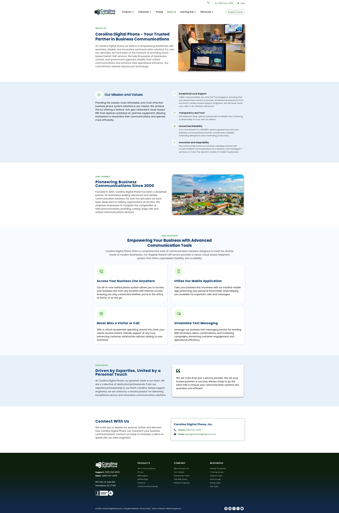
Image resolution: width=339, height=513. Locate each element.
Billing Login (215, 483)
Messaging (143, 475)
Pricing (159, 11)
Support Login (216, 475)
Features (141, 483)
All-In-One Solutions (147, 468)
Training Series (217, 472)
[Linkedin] (226, 508)
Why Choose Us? (181, 468)
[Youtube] (242, 508)
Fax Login (214, 486)
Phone (140, 472)
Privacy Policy (145, 508)
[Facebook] (230, 508)
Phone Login (215, 479)
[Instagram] (234, 508)
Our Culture (179, 472)
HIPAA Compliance (173, 508)
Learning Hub (187, 11)
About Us (171, 11)
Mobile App (143, 479)
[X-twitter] (238, 508)
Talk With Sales (180, 479)
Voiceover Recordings (148, 486)
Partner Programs (182, 483)
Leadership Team (182, 475)
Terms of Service (158, 508)
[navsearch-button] (210, 3)
